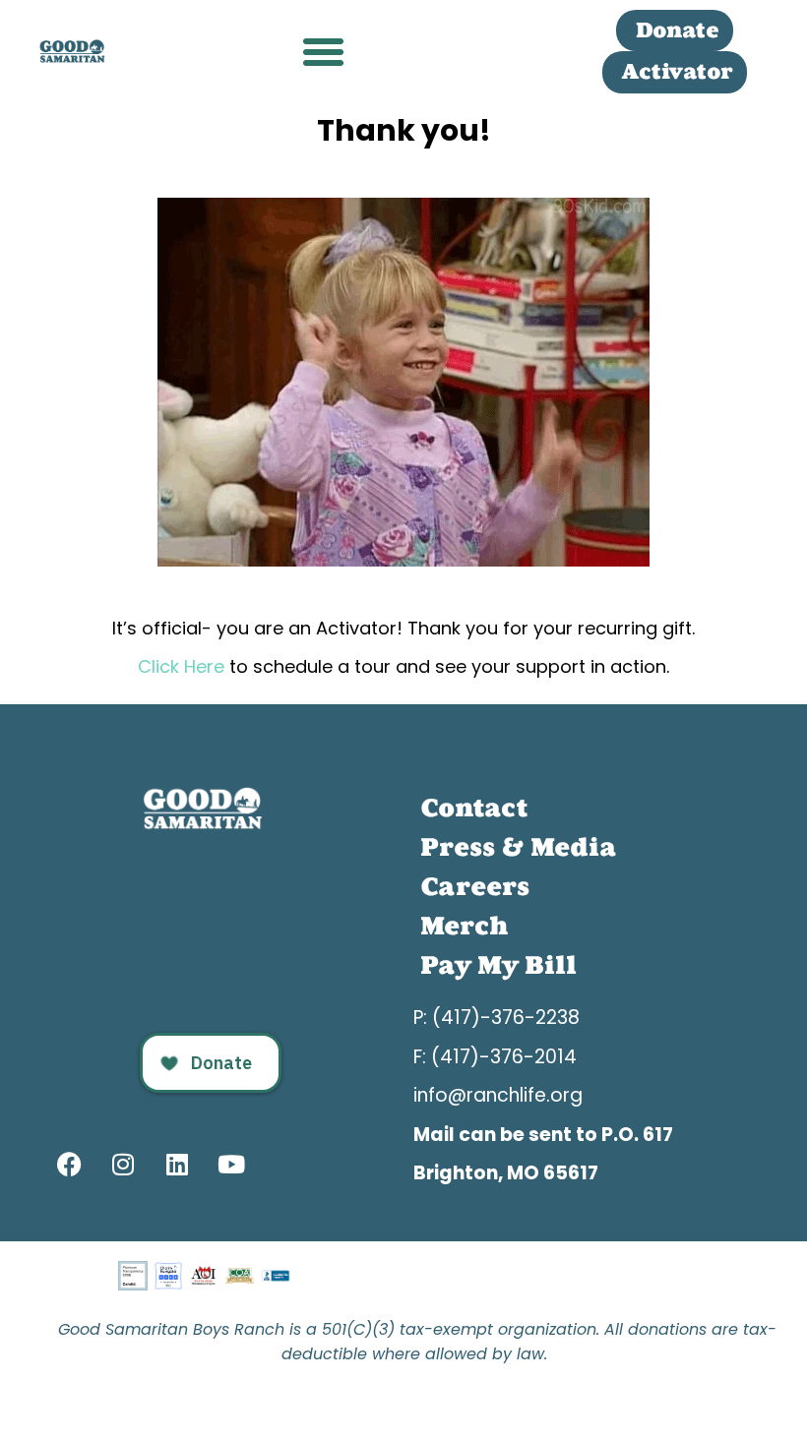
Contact (474, 808)
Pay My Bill (498, 965)
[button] (323, 52)
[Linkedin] (177, 1164)
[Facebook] (68, 1164)
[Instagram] (123, 1164)
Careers (474, 886)
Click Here (183, 666)
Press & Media (518, 847)
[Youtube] (231, 1164)
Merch (464, 926)
